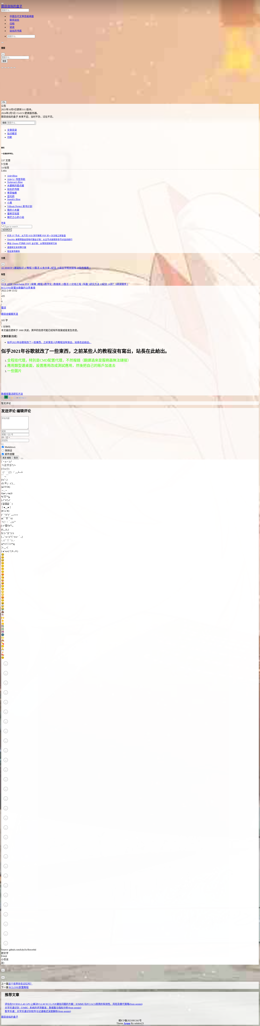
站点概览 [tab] (12, 133)
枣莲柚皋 (12, 193)
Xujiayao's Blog (15, 182)
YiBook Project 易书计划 (19, 206)
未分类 (46, 268)
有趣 (86, 284)
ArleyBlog (12, 176)
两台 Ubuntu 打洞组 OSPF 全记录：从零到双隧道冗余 (32, 243)
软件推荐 (85, 268)
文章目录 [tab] (12, 130)
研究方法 (96, 284)
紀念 (55, 268)
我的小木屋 (13, 210)
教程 (31, 268)
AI (4, 268)
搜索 (4, 61)
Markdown (10, 447)
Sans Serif (7, 77)
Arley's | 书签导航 (16, 179)
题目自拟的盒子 (11, 6)
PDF (11, 284)
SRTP (10, 268)
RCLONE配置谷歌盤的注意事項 (18, 287)
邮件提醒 (9, 454)
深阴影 (14, 84)
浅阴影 (5, 84)
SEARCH (6, 230)
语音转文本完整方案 (16, 247)
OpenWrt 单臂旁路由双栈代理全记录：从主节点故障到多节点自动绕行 (39, 239)
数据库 (59, 284)
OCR (4, 284)
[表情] (22, 458)
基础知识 (20, 268)
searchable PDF (22, 284)
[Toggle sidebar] (2, 3)
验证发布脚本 (13, 251)
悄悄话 (8, 450)
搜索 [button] (4, 123)
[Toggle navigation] (2, 42)
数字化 (49, 284)
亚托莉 (10, 196)
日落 (11, 92)
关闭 (4, 92)
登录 (3, 223)
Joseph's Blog (13, 199)
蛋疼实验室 (13, 213)
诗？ (113, 284)
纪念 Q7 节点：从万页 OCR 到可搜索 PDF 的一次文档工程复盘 (36, 235)
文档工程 (77, 284)
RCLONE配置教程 (19, 987)
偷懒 (34, 284)
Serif (16, 77)
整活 (38, 268)
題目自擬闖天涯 (9, 314)
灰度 (25, 92)
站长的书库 (13, 189)
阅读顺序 (122, 284)
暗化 (18, 92)
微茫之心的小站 (15, 217)
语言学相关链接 (69, 268)
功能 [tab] (9, 137)
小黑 (9, 202)
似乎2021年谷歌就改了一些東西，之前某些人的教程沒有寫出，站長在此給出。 (49, 342)
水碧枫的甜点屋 (15, 185)
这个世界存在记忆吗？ (20, 983)
